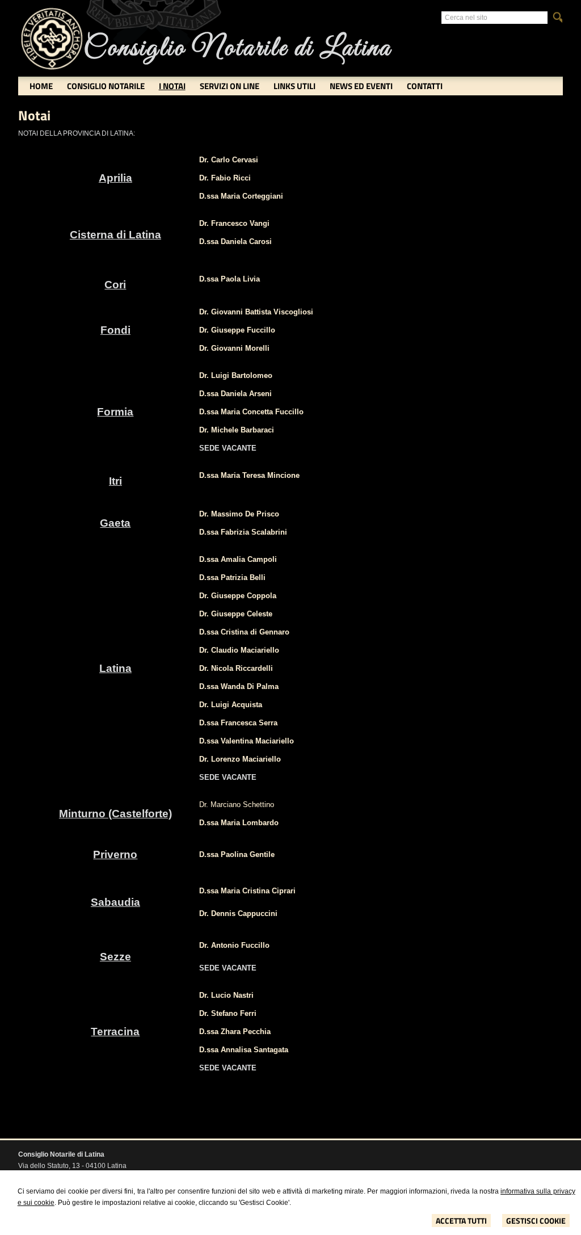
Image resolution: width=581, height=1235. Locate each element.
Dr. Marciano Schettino (236, 804)
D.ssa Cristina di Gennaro (244, 632)
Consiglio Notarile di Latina (237, 48)
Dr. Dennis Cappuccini (238, 913)
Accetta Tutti (461, 1220)
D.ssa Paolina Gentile (237, 854)
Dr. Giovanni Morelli (234, 348)
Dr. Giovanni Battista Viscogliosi (256, 312)
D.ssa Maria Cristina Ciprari (247, 891)
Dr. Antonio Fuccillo (234, 945)
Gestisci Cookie (536, 1220)
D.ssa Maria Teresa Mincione (249, 475)
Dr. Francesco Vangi (234, 223)
